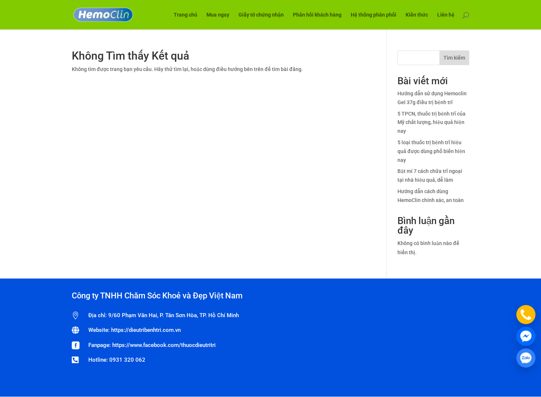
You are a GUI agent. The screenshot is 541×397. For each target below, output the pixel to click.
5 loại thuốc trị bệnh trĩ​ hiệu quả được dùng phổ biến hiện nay (431, 151)
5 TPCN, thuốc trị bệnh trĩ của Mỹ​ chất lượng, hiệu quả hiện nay (431, 122)
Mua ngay (217, 15)
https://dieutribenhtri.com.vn (146, 330)
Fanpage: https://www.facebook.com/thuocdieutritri (152, 345)
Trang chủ (185, 15)
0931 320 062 (127, 360)
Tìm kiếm (454, 58)
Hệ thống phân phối (373, 15)
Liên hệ (446, 15)
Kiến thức (417, 15)
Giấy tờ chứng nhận (261, 15)
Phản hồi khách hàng (317, 15)
